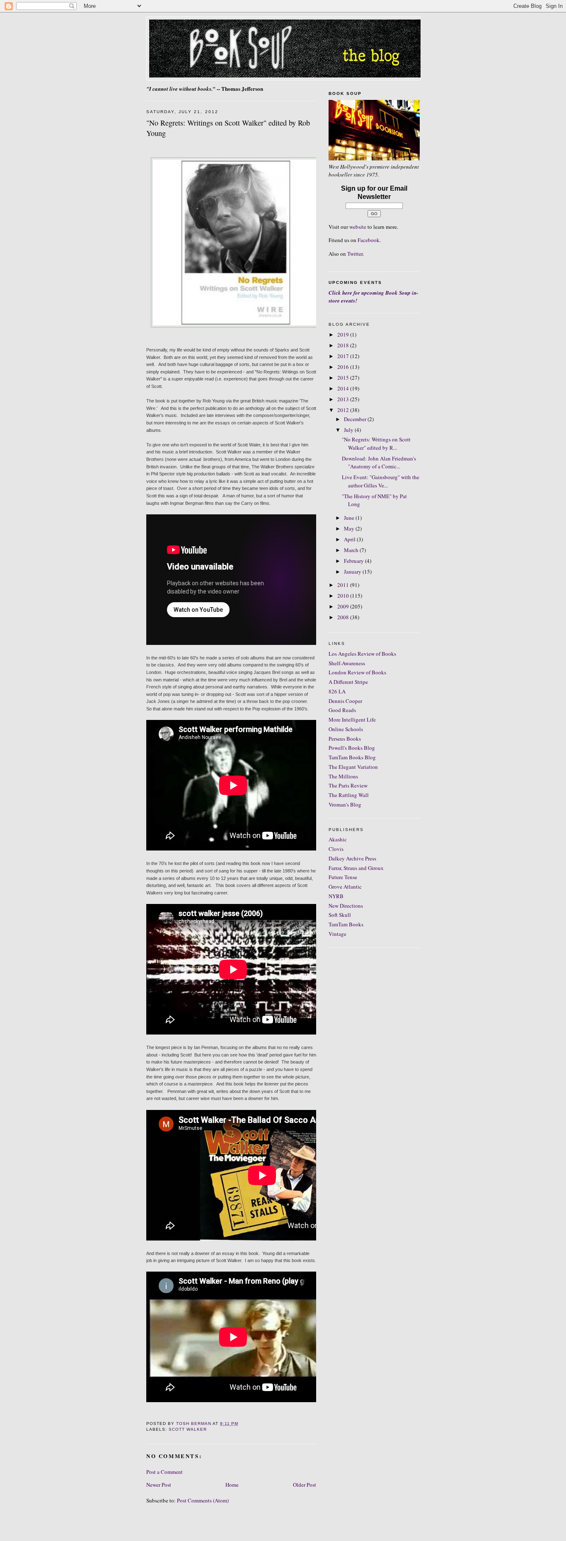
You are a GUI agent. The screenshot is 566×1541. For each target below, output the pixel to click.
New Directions (346, 905)
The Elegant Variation (353, 766)
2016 (343, 367)
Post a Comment (164, 1472)
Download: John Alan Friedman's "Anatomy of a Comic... (379, 462)
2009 (343, 606)
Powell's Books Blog (352, 747)
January (353, 571)
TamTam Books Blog (352, 757)
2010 (343, 595)
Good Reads (342, 710)
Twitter (355, 253)
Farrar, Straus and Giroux (356, 868)
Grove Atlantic (345, 886)
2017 (343, 356)
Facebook (369, 240)
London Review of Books (357, 672)
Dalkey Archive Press (352, 858)
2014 (343, 388)
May (350, 528)
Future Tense (343, 877)
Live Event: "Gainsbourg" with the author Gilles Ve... (380, 481)
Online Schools (346, 729)
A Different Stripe (348, 682)
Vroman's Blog (345, 804)
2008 (343, 617)
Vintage (337, 934)
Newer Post (158, 1484)
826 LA (337, 691)
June (350, 517)
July (349, 430)
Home (232, 1484)
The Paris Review (348, 785)
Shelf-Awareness (347, 663)
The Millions (343, 776)
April (350, 539)
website (357, 226)
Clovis (336, 849)
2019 (343, 334)
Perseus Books (345, 738)
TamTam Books (346, 924)
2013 (343, 399)
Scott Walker (188, 1429)
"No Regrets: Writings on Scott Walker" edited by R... (376, 443)
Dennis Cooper (345, 701)
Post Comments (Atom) (203, 1500)
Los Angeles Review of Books (362, 653)
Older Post (304, 1484)
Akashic (338, 839)
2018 (343, 345)
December (356, 419)
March (352, 550)
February (354, 561)
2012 (343, 410)
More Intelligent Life (352, 719)
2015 (343, 377)
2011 (343, 585)
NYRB (336, 896)
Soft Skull (340, 914)
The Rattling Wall (349, 795)
